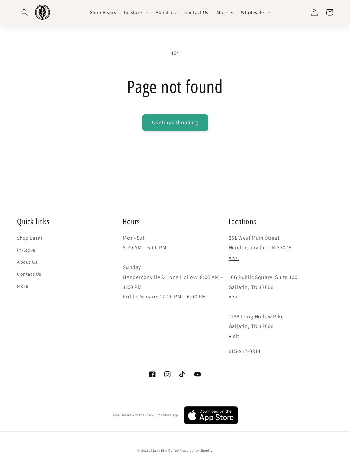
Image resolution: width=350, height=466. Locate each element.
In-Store (26, 250)
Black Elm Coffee (165, 450)
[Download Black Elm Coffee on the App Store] (211, 415)
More (22, 286)
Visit (234, 257)
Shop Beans (30, 238)
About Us (27, 262)
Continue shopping (175, 122)
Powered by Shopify (196, 450)
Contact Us (29, 274)
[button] (24, 12)
